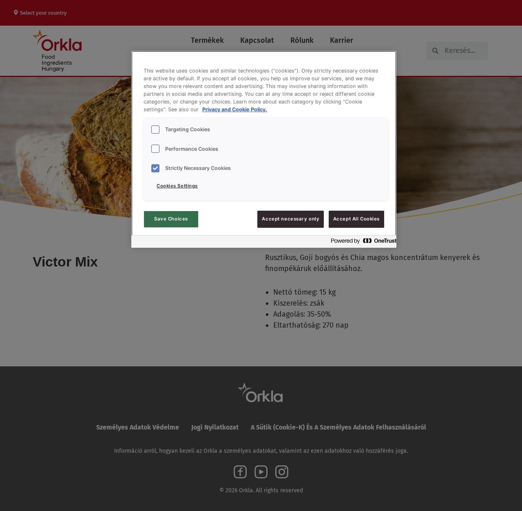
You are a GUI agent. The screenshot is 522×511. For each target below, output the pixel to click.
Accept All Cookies (356, 219)
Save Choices (171, 219)
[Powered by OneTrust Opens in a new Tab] (361, 243)
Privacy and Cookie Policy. (234, 109)
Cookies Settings (177, 186)
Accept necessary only (290, 219)
